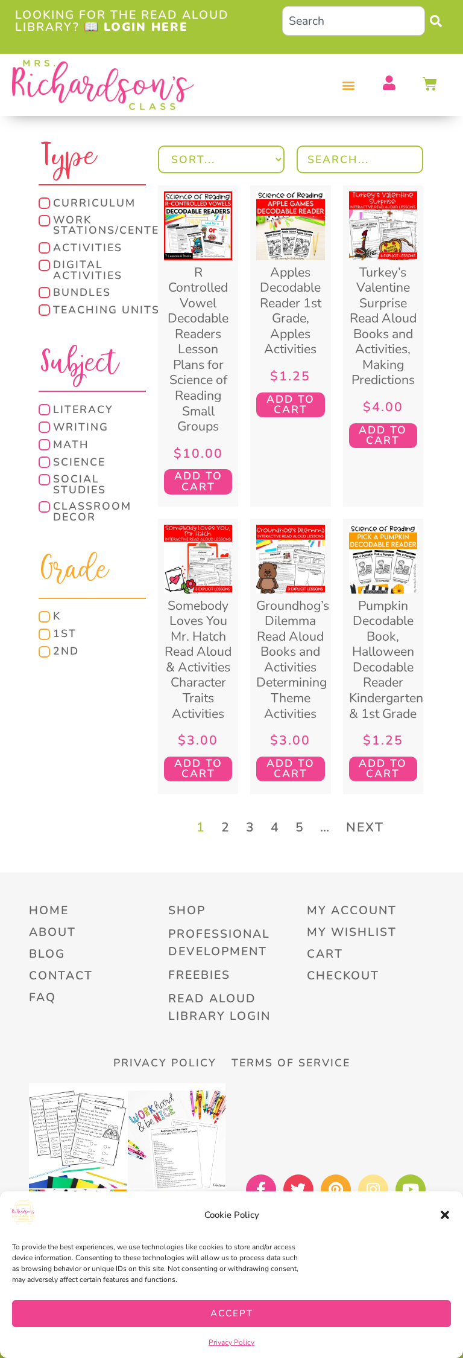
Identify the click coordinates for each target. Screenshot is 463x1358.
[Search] (439, 21)
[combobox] (353, 21)
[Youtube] (410, 1189)
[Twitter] (298, 1189)
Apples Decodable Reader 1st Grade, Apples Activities (290, 311)
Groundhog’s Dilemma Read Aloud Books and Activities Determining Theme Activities (292, 660)
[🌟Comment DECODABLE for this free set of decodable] (78, 1139)
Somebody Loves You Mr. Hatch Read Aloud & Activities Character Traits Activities (198, 660)
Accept (231, 1313)
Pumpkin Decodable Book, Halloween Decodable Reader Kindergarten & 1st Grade (386, 660)
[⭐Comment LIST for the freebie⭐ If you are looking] (176, 1139)
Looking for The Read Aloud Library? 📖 (122, 20)
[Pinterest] (336, 1189)
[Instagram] (373, 1189)
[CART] (430, 84)
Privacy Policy (231, 1342)
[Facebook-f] (261, 1189)
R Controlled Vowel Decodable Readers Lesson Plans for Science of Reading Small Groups (198, 349)
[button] (445, 1215)
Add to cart (198, 481)
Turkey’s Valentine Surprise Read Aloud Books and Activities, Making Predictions (383, 326)
